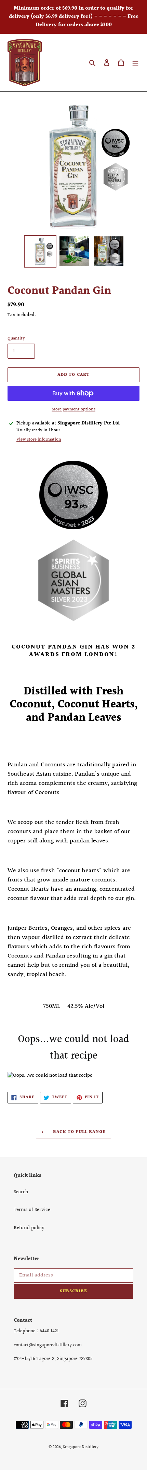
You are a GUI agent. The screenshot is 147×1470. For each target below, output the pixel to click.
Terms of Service (32, 1210)
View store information (38, 439)
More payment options (73, 409)
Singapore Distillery (80, 1447)
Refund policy (29, 1228)
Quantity (16, 338)
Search (21, 1192)
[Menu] (135, 62)
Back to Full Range (79, 1131)
